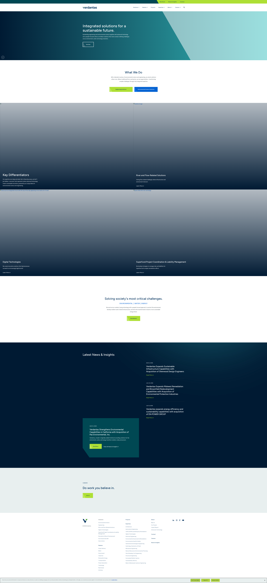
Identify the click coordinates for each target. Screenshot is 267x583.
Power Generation (102, 563)
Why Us (153, 522)
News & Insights (172, 1)
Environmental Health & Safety (133, 541)
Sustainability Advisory (131, 560)
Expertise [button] (161, 7)
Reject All (205, 580)
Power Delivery (102, 548)
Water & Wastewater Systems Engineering (136, 563)
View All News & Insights (110, 446)
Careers (153, 538)
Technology (101, 565)
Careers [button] (177, 7)
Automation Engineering (132, 529)
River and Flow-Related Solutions (106, 527)
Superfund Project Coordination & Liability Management (108, 533)
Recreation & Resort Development (106, 536)
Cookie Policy (114, 580)
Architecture (129, 527)
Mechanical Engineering (131, 548)
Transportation (102, 560)
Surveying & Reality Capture (132, 558)
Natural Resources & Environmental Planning (137, 551)
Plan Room (162, 1)
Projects (153, 7)
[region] (133, 580)
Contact (182, 1)
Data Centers (101, 541)
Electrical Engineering (131, 536)
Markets (100, 545)
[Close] (264, 580)
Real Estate (101, 568)
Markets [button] (144, 7)
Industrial (100, 555)
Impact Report (154, 527)
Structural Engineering (131, 555)
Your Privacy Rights (195, 580)
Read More (149, 375)
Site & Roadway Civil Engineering (133, 553)
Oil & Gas (100, 570)
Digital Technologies (103, 530)
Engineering (101, 525)
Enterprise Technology (156, 530)
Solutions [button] (135, 7)
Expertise (128, 523)
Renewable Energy (102, 558)
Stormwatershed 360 (103, 538)
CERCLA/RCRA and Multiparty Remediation (136, 531)
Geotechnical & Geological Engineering (135, 543)
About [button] (169, 7)
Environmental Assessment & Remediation (136, 539)
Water (99, 551)
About (152, 519)
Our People (154, 525)
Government (101, 553)
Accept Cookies (215, 580)
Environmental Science (103, 522)
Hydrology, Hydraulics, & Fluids (133, 546)
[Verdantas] (90, 7)
